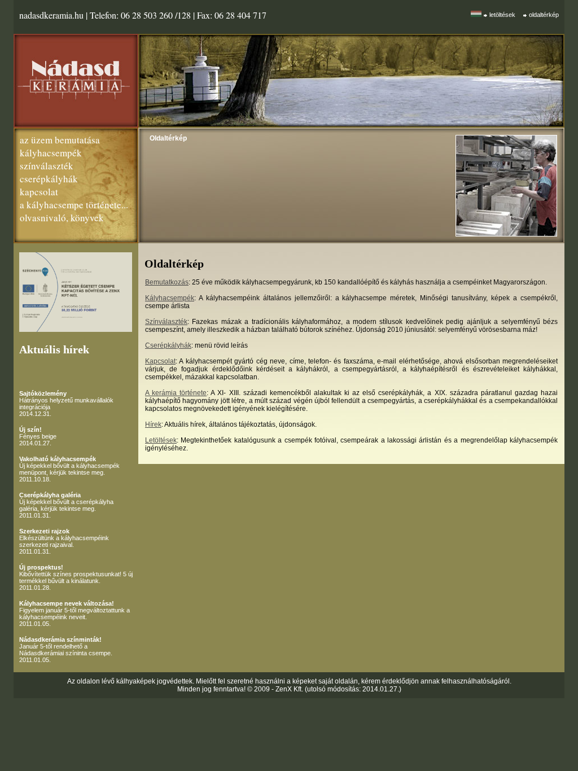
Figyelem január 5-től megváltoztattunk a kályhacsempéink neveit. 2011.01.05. (74, 613)
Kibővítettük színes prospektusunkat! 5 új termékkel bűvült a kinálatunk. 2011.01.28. (76, 577)
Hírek (153, 424)
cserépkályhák (49, 178)
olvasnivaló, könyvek (62, 217)
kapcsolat (39, 191)
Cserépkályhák (168, 345)
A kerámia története (176, 393)
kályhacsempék (51, 152)
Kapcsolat (160, 361)
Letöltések (161, 440)
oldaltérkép (544, 14)
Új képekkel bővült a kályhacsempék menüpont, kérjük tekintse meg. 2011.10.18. (69, 469)
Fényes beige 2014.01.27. (37, 436)
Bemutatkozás (167, 282)
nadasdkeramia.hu (51, 15)
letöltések (502, 14)
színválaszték (46, 165)
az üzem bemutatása (60, 139)
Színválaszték (166, 322)
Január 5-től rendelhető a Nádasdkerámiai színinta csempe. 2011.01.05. (65, 649)
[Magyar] (476, 14)
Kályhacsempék (169, 298)
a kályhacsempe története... (74, 204)
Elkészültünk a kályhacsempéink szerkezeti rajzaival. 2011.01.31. (64, 541)
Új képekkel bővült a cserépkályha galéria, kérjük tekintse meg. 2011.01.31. (66, 505)
